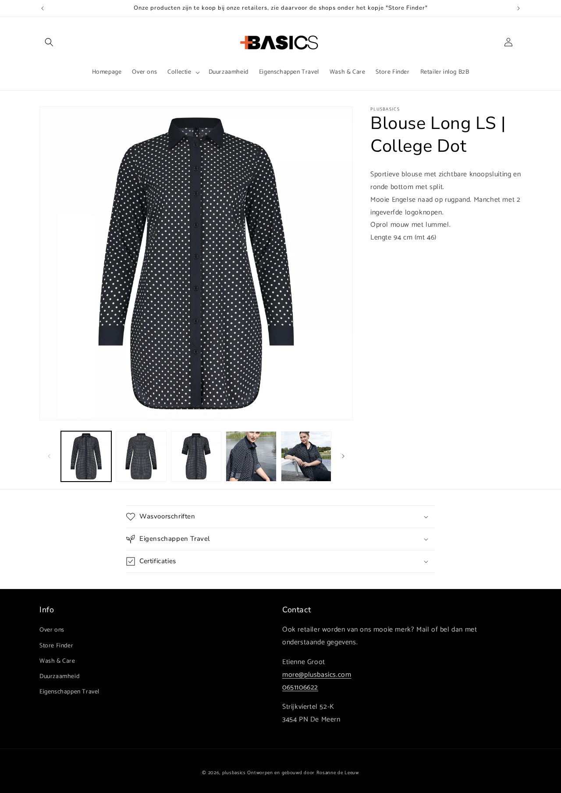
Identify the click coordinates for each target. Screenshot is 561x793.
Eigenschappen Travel (69, 692)
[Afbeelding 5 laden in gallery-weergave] (306, 456)
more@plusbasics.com (316, 675)
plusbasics (234, 773)
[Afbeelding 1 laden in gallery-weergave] (86, 456)
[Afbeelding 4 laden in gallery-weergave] (251, 456)
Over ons (51, 630)
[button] (49, 42)
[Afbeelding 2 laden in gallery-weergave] (141, 456)
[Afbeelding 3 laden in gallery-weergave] (196, 456)
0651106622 (300, 687)
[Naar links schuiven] (49, 456)
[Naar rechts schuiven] (343, 456)
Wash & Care (57, 661)
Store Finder (56, 646)
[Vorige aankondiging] (42, 8)
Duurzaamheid (59, 677)
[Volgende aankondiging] (518, 8)
